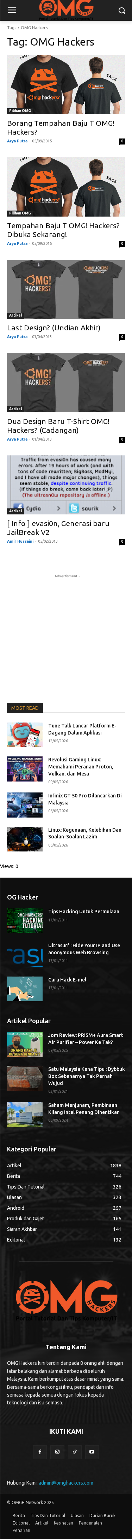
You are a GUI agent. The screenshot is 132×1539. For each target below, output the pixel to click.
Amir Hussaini (20, 541)
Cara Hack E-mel (67, 980)
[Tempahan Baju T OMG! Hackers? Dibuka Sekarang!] (66, 187)
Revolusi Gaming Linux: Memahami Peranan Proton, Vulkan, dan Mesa (80, 766)
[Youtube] (92, 1452)
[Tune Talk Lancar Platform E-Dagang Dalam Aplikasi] (25, 735)
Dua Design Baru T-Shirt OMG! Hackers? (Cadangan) (58, 425)
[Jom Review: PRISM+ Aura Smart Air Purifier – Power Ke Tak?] (25, 1044)
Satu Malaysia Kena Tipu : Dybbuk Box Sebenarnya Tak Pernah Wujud (86, 1076)
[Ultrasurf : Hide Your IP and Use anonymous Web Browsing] (25, 954)
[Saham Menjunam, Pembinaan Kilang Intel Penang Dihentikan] (25, 1114)
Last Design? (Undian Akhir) (54, 327)
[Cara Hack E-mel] (25, 989)
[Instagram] (57, 1452)
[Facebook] (40, 1452)
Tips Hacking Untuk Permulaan (83, 911)
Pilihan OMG (20, 111)
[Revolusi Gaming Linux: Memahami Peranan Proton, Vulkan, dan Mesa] (25, 768)
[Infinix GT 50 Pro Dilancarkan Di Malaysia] (25, 804)
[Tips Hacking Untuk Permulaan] (25, 920)
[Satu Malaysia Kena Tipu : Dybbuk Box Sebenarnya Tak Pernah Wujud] (25, 1078)
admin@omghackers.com (66, 1483)
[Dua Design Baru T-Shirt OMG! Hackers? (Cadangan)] (66, 382)
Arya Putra (17, 141)
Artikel (15, 315)
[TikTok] (75, 1452)
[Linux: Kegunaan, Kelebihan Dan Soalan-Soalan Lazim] (25, 839)
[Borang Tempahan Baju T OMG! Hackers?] (66, 84)
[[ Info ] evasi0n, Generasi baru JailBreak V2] (66, 485)
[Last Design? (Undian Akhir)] (66, 289)
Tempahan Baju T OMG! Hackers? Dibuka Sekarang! (63, 229)
